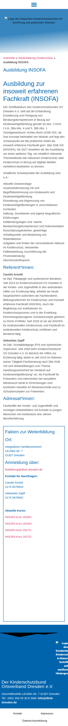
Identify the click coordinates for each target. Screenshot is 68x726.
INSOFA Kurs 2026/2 (18, 517)
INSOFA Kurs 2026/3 (18, 523)
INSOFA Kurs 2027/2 (18, 536)
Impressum (47, 713)
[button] (34, 4)
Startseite (9, 58)
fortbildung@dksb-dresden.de (23, 469)
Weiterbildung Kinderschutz (35, 58)
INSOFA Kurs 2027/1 (18, 530)
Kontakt (17, 713)
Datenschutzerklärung (34, 720)
